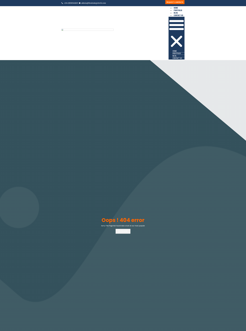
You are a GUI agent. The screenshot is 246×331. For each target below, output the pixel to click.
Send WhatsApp (114, 4)
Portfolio (177, 53)
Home (175, 51)
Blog (174, 56)
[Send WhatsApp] (108, 1)
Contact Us (178, 15)
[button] (176, 33)
